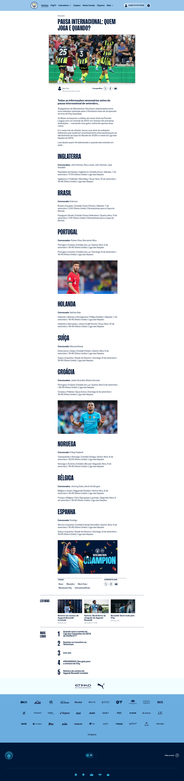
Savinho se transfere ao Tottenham (74, 643)
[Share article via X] (105, 88)
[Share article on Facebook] (110, 88)
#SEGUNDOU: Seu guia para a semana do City (76, 662)
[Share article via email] (115, 88)
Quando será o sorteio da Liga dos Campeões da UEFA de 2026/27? (77, 634)
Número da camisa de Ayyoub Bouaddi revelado (75, 672)
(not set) (67, 653)
